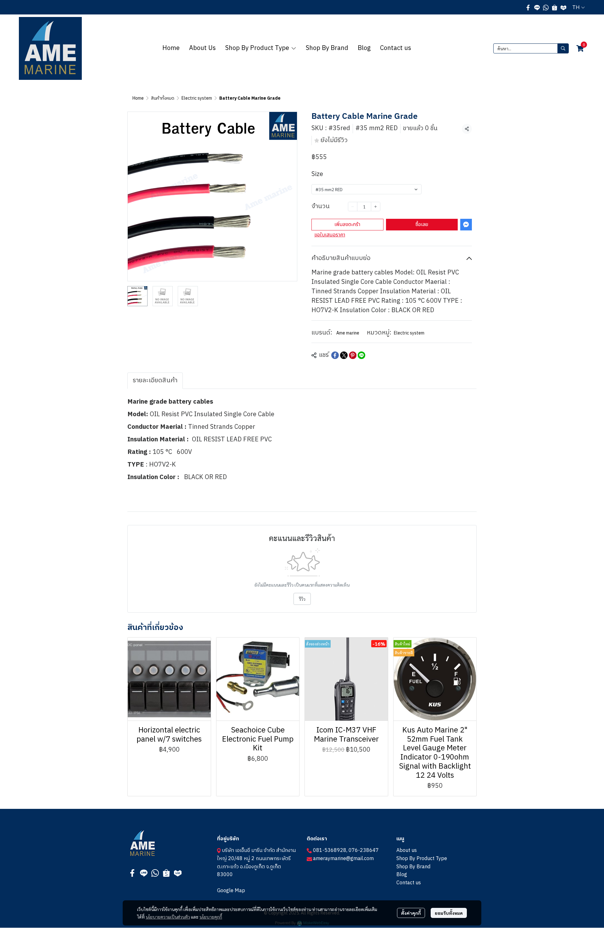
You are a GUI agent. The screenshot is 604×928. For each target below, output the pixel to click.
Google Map (231, 891)
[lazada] (563, 7)
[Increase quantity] (375, 206)
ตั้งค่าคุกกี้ (411, 913)
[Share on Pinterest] (352, 355)
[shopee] (554, 7)
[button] (578, 7)
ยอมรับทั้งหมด (449, 913)
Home (138, 98)
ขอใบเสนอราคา (329, 234)
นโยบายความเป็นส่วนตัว (168, 917)
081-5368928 (329, 850)
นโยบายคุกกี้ (210, 917)
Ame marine (347, 333)
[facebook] (528, 7)
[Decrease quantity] (352, 206)
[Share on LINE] (361, 355)
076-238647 (364, 850)
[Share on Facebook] (335, 355)
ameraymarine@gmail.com (343, 858)
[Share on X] (344, 355)
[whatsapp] (546, 7)
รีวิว (302, 599)
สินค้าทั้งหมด (162, 98)
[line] (537, 7)
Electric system (197, 98)
